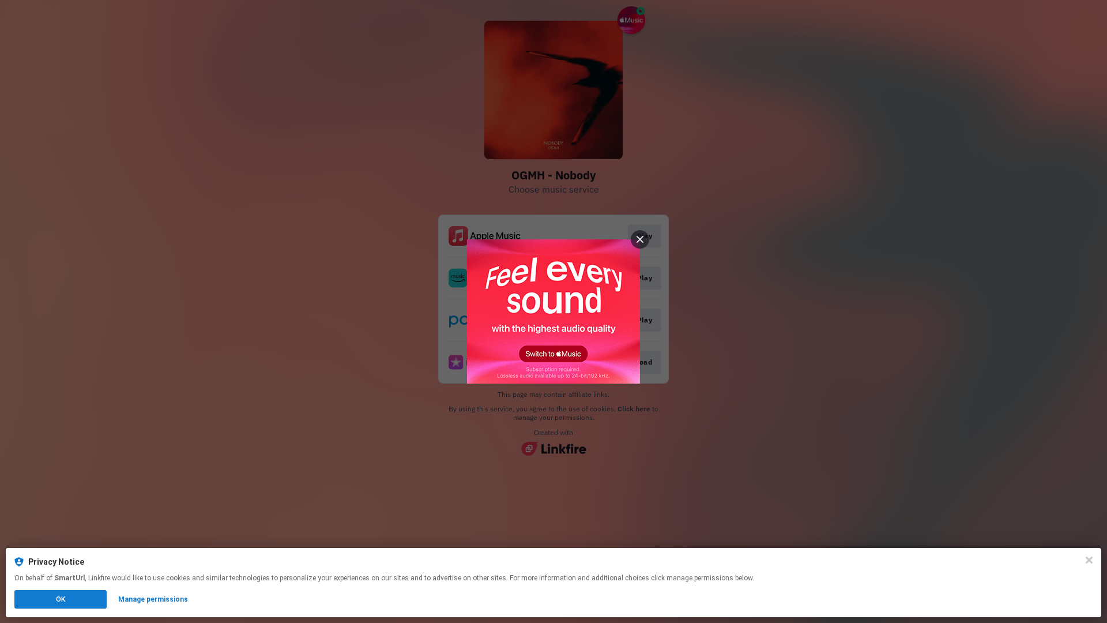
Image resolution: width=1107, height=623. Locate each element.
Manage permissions (153, 599)
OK (60, 599)
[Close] (1089, 560)
